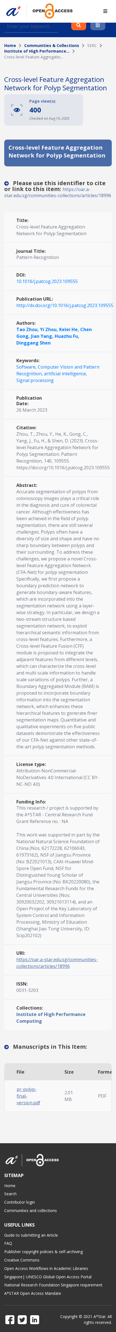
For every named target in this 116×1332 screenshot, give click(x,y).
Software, (27, 367)
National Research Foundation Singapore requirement (53, 1285)
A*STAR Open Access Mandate (32, 1293)
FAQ (8, 1243)
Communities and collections (30, 1210)
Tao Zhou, (28, 329)
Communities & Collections (51, 45)
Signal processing (35, 380)
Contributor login (19, 1202)
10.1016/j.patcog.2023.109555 (47, 281)
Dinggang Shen (33, 343)
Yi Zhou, (49, 329)
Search (10, 1193)
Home (10, 45)
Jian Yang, (43, 336)
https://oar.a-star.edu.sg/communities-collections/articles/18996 (57, 192)
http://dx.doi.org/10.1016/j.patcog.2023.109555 (64, 305)
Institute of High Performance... (37, 51)
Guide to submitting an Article (31, 1235)
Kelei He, (69, 329)
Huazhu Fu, (67, 336)
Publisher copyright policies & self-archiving (43, 1251)
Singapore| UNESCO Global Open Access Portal (48, 1276)
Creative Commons (21, 1260)
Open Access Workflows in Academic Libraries (46, 1268)
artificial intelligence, (65, 374)
